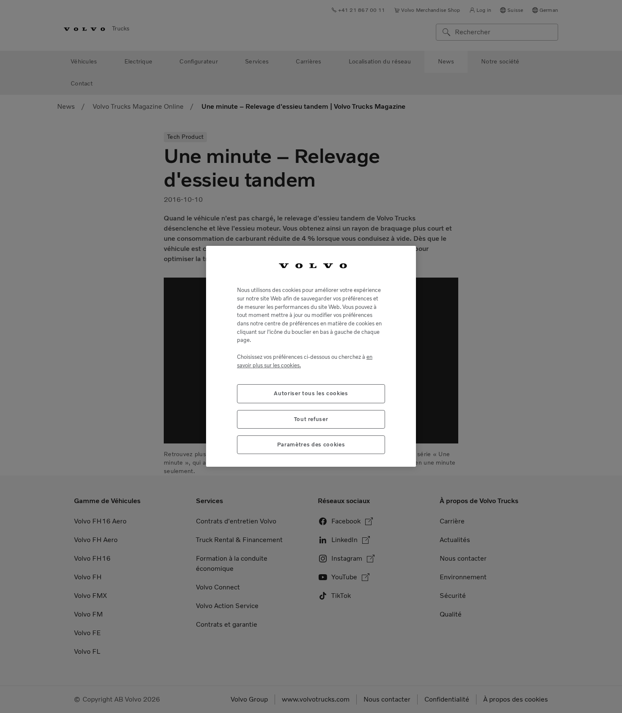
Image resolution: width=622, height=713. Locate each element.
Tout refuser (311, 419)
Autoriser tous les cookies (311, 394)
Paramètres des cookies (311, 444)
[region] (311, 356)
